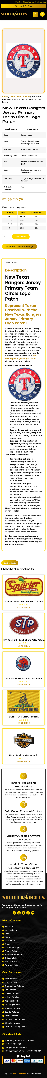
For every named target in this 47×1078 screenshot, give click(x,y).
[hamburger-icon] (35, 14)
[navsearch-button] (42, 14)
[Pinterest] (23, 913)
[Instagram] (19, 913)
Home (5, 96)
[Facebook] (14, 913)
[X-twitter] (28, 913)
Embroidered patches (20, 96)
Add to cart (21, 236)
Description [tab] (11, 262)
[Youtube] (32, 913)
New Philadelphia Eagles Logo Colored (21, 357)
